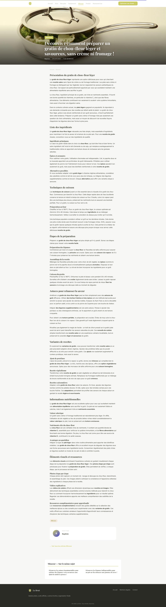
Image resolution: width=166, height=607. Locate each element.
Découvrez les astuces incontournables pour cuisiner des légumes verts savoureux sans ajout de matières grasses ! (63, 572)
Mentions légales (125, 590)
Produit (88, 3)
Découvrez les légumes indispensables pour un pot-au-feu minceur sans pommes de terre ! (101, 571)
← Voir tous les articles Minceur (61, 546)
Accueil (50, 3)
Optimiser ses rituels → (128, 3)
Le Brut (36, 590)
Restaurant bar (97, 3)
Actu (56, 3)
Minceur (80, 3)
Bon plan (63, 3)
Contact (135, 590)
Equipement (72, 3)
